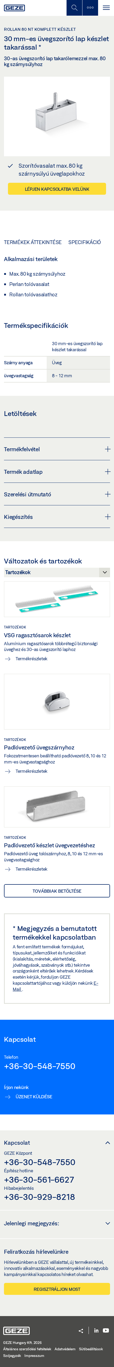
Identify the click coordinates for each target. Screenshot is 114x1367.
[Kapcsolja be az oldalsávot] (90, 8)
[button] (81, 1331)
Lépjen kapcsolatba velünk (57, 189)
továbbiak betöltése (57, 890)
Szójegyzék (12, 1355)
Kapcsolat (17, 1142)
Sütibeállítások (91, 1349)
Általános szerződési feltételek (27, 1349)
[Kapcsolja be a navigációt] (106, 8)
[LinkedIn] (96, 1331)
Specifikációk (86, 242)
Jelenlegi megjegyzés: (31, 1223)
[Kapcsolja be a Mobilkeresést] (74, 8)
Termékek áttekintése (33, 242)
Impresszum (34, 1355)
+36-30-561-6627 (39, 1179)
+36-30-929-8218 (39, 1196)
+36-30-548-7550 (39, 1066)
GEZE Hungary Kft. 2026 (22, 1342)
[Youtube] (106, 1331)
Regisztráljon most (57, 1289)
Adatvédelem (65, 1349)
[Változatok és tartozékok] (57, 574)
